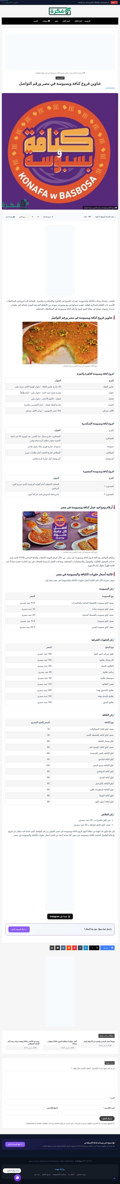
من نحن (37, 1174)
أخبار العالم (78, 21)
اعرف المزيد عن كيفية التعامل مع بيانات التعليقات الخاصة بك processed (50, 1123)
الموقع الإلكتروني (52, 1108)
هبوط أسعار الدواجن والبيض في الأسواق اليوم (99, 1041)
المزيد (36, 21)
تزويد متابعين (81, 1174)
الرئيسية (87, 21)
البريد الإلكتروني (109, 1108)
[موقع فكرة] (60, 11)
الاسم (112, 1098)
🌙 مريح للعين (23, 217)
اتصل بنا (71, 1174)
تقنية (56, 21)
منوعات (45, 21)
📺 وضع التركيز (10, 217)
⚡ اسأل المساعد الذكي (19, 929)
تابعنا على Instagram (60, 916)
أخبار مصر (73, 73)
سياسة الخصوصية (59, 1174)
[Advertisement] (60, 51)
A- (32, 217)
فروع (91, 557)
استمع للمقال (48, 217)
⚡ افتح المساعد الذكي (15, 1144)
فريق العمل (46, 1174)
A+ (38, 217)
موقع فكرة (78, 1161)
